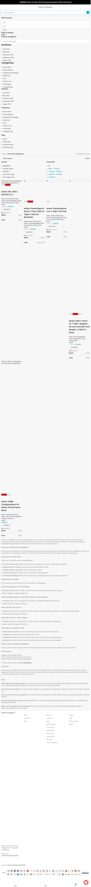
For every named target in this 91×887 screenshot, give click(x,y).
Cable (70, 718)
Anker (25, 715)
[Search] (87, 12)
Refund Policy (50, 736)
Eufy (25, 721)
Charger (71, 715)
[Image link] (11, 778)
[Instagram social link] (9, 861)
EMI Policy (49, 739)
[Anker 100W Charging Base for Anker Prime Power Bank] (11, 427)
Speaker (71, 724)
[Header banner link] (45, 2)
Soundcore (27, 718)
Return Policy (50, 733)
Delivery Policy (50, 730)
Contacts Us (49, 718)
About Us (49, 715)
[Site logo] (45, 7)
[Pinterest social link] (12, 861)
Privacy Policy (50, 727)
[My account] (89, 7)
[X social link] (6, 861)
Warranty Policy (50, 724)
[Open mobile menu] (2, 7)
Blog (47, 721)
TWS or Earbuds (73, 721)
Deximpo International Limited (8, 851)
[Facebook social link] (2, 861)
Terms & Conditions (52, 742)
